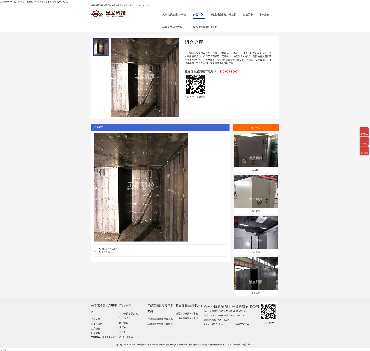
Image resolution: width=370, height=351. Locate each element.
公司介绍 (95, 319)
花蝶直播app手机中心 (174, 27)
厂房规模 (95, 333)
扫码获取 (364, 139)
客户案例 (264, 14)
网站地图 (4, 349)
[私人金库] (256, 134)
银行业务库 (125, 318)
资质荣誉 (248, 14)
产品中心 (198, 14)
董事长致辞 (97, 323)
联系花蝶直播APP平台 (205, 27)
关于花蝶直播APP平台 (174, 14)
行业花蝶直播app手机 (187, 318)
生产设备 (95, 328)
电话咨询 (364, 129)
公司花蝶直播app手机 (187, 313)
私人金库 (255, 169)
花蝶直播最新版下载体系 (160, 319)
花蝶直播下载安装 (234, 59)
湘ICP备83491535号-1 (198, 344)
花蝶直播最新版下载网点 (160, 323)
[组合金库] (256, 258)
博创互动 (251, 344)
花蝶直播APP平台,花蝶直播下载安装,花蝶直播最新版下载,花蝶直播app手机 (34, 1)
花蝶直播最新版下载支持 (223, 14)
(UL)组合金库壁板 (110, 248)
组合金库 (106, 251)
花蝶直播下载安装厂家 (110, 336)
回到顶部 (364, 148)
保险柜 (122, 332)
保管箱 (122, 327)
